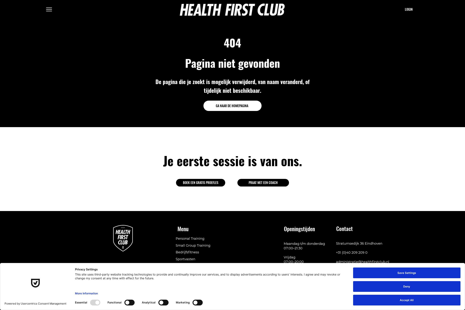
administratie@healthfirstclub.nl (362, 262)
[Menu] (49, 9)
